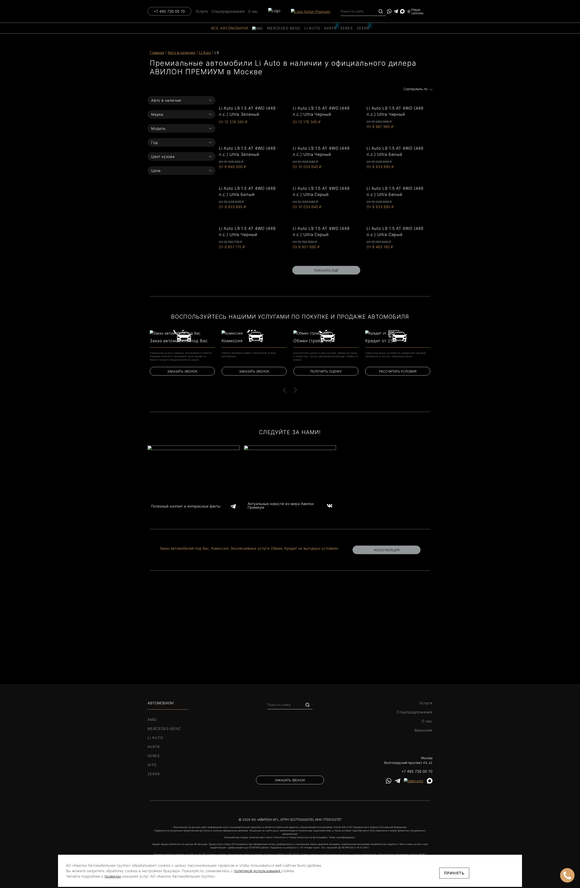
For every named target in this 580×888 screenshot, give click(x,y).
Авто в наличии (181, 52)
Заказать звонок (182, 371)
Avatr (330, 28)
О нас (253, 11)
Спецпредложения (227, 11)
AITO (152, 765)
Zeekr (363, 28)
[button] (284, 390)
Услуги (202, 11)
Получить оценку (326, 371)
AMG (151, 719)
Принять (454, 873)
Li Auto (312, 28)
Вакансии (423, 730)
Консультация (386, 550)
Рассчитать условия (397, 371)
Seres (346, 28)
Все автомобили (229, 28)
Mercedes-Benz (283, 28)
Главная (157, 52)
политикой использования (257, 871)
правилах (112, 876)
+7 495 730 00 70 (169, 11)
